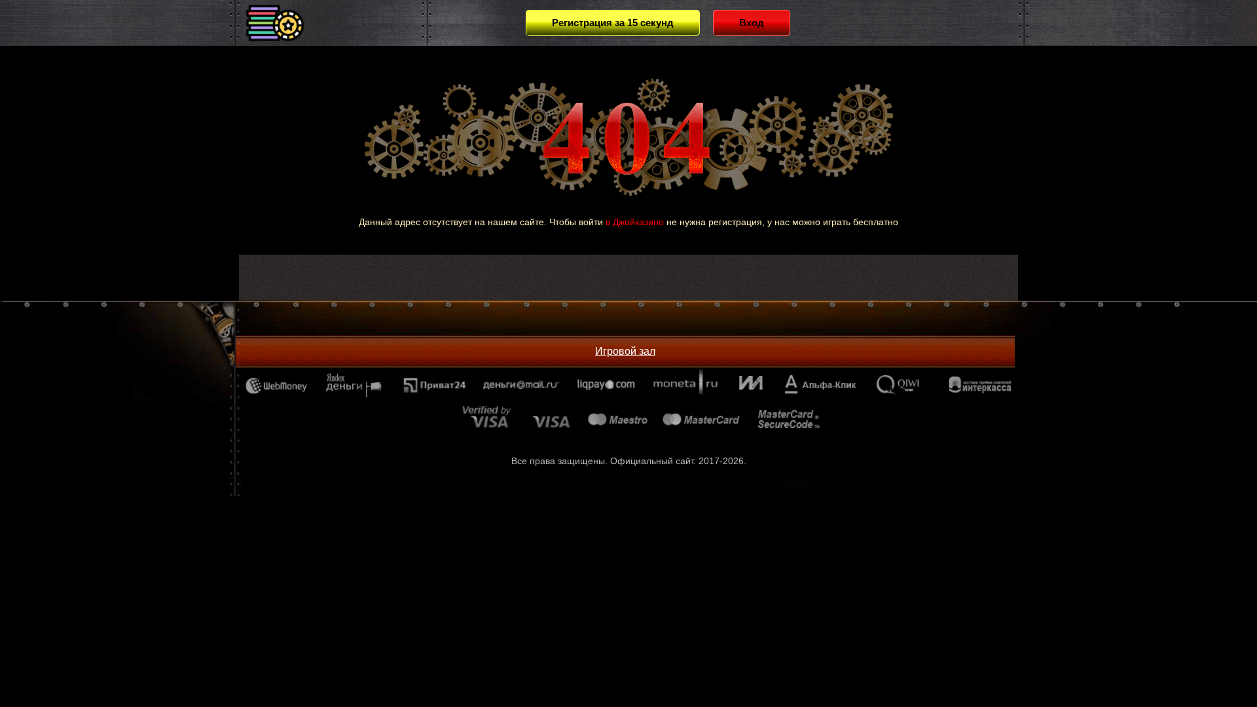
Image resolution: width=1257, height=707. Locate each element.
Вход (751, 22)
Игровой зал (625, 351)
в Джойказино (635, 222)
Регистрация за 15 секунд (613, 22)
